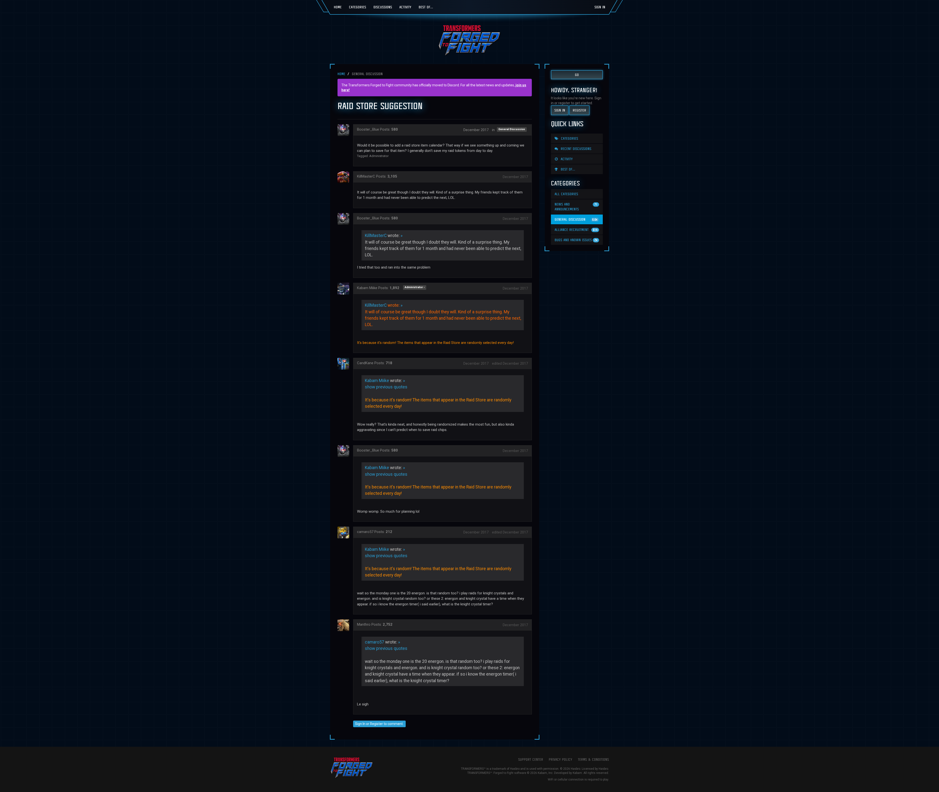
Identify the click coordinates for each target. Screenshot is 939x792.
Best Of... (426, 7)
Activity (405, 7)
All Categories (566, 193)
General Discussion (511, 129)
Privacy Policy (560, 759)
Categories (357, 7)
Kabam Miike (367, 288)
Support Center (530, 759)
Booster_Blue (368, 129)
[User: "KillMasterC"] (344, 177)
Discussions (382, 7)
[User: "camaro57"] (344, 532)
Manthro (363, 624)
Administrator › (415, 287)
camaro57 (365, 532)
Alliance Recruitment (576, 229)
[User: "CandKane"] (344, 364)
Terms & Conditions (593, 759)
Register (376, 724)
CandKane (365, 363)
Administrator (379, 156)
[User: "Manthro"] (344, 625)
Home (338, 7)
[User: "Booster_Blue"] (344, 130)
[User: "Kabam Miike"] (344, 288)
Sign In (599, 7)
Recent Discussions (575, 148)
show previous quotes (386, 387)
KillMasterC (366, 176)
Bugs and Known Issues (576, 239)
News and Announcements (576, 207)
